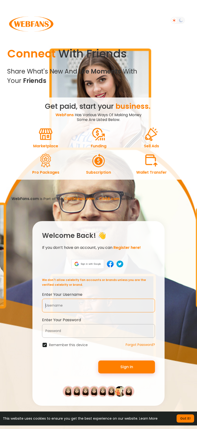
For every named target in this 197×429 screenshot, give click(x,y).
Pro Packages (45, 172)
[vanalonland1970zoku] (103, 391)
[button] (87, 264)
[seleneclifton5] (111, 391)
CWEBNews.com (79, 198)
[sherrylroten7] (94, 391)
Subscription (98, 172)
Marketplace (45, 146)
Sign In (126, 367)
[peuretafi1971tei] (68, 391)
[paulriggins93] (85, 391)
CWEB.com (109, 198)
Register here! (127, 247)
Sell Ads (151, 146)
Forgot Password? (140, 344)
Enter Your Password (61, 320)
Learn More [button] (148, 418)
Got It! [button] (185, 418)
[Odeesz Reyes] (120, 391)
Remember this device (68, 345)
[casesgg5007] (128, 391)
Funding (98, 146)
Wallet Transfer (151, 172)
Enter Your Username (62, 294)
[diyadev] (77, 391)
